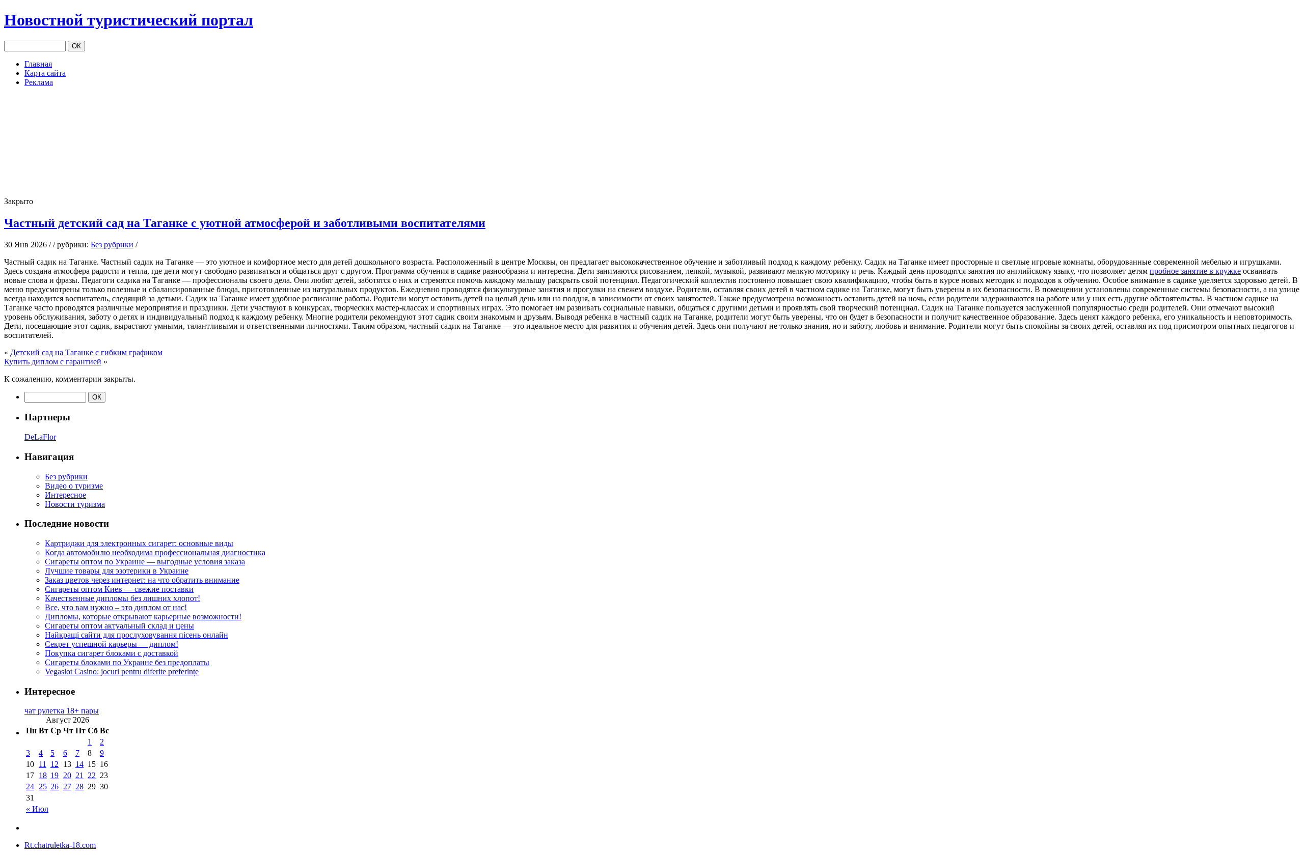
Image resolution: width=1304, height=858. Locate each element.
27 (67, 786)
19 (54, 775)
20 (67, 775)
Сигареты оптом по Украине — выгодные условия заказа (145, 561)
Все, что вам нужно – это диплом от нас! (116, 607)
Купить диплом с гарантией (52, 361)
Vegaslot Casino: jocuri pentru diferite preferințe (122, 671)
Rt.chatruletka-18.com (60, 845)
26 (54, 786)
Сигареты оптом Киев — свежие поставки (119, 589)
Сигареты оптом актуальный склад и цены (119, 625)
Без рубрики (112, 244)
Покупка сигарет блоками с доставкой (111, 653)
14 (79, 764)
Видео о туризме (74, 485)
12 (54, 764)
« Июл (37, 809)
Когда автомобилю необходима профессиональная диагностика (155, 552)
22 (92, 775)
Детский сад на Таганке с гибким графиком (86, 352)
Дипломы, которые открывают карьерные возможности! (143, 616)
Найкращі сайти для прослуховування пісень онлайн (136, 635)
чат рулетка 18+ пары (61, 710)
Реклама (38, 82)
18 (43, 775)
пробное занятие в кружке (1195, 271)
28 (79, 786)
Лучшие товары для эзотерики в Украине (116, 570)
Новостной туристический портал (128, 20)
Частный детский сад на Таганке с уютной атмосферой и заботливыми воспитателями (244, 223)
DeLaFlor (40, 437)
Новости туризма (75, 504)
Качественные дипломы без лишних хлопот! (122, 598)
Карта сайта (45, 73)
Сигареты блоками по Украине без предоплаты (127, 662)
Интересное (65, 495)
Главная (38, 64)
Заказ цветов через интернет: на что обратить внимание (142, 580)
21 (79, 775)
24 (30, 786)
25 (43, 786)
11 (42, 764)
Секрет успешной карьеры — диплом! (111, 644)
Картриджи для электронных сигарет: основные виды (139, 543)
